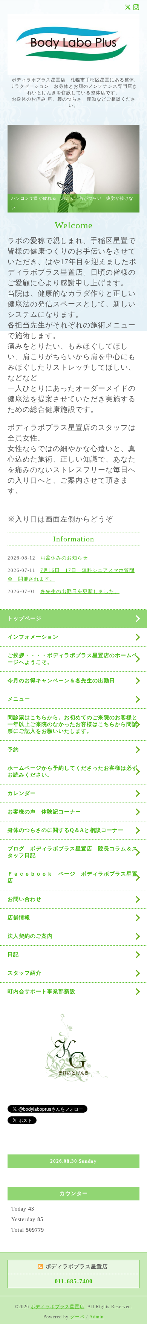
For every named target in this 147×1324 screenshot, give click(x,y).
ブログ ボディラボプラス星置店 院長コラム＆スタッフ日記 (73, 852)
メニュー (19, 699)
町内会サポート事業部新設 (41, 991)
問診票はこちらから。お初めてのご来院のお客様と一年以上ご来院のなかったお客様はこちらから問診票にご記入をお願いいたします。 (73, 724)
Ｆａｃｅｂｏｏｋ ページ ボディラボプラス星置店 (73, 877)
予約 (13, 749)
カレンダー (22, 793)
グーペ (77, 1316)
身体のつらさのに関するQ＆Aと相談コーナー (66, 830)
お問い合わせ (24, 899)
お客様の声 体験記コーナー (44, 812)
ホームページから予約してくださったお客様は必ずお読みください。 (73, 771)
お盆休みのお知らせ (64, 558)
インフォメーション (33, 637)
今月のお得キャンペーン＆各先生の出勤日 (61, 680)
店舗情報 (19, 917)
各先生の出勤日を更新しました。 (79, 591)
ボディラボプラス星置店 (57, 1306)
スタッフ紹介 (24, 973)
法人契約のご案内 (30, 936)
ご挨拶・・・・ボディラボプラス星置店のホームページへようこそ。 (73, 659)
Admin (96, 1316)
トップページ (24, 618)
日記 (13, 954)
